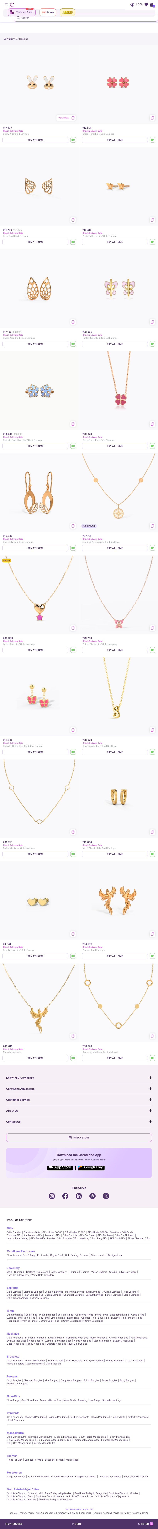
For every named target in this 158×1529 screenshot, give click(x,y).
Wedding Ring (14, 1317)
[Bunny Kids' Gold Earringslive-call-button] (73, 140)
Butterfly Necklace (123, 1340)
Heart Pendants (15, 1420)
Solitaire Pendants (57, 1417)
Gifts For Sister (87, 1235)
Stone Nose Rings (111, 1400)
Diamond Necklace (35, 1337)
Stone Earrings (131, 1294)
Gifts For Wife (37, 1238)
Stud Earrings (14, 1294)
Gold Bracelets (15, 1360)
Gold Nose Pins (29, 1400)
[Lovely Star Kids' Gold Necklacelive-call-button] (73, 650)
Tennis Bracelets (115, 1360)
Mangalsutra (15, 1432)
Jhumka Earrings (111, 1291)
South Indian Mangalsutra (93, 1436)
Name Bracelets (15, 1363)
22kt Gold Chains (77, 1343)
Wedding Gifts (87, 1238)
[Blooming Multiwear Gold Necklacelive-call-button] (153, 1058)
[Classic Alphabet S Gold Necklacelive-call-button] (153, 752)
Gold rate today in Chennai (22, 1493)
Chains (113, 1271)
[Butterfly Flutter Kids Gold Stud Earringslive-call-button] (73, 752)
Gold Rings (31, 1314)
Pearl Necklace (138, 1337)
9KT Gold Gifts (117, 1238)
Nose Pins (13, 1396)
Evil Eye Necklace (16, 1340)
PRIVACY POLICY (27, 1513)
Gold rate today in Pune (79, 1496)
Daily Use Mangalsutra (19, 1443)
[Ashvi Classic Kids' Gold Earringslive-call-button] (153, 854)
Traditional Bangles (17, 1383)
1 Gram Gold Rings (93, 1320)
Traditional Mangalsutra (86, 1439)
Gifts (10, 1228)
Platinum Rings (47, 1314)
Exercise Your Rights (68, 1513)
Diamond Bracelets (35, 1360)
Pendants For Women (110, 1476)
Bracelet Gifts (70, 1238)
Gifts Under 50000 (97, 1232)
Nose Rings (13, 1400)
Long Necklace (63, 1340)
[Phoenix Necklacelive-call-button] (73, 1058)
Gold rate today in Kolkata (21, 1499)
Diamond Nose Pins (50, 1400)
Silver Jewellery (127, 1271)
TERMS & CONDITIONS (45, 1513)
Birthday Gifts (14, 1235)
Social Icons (61, 1170)
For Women (14, 1472)
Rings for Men (14, 1459)
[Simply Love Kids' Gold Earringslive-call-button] (73, 956)
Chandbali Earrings (73, 1294)
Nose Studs (69, 1400)
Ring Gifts (102, 1238)
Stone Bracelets (35, 1363)
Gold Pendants (15, 1417)
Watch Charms (99, 1271)
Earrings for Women (38, 1476)
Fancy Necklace (35, 1343)
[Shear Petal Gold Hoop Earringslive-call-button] (73, 344)
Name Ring (73, 1317)
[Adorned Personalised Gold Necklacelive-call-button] (153, 548)
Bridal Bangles (91, 1380)
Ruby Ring (43, 1317)
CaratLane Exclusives (21, 1251)
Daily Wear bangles (71, 1380)
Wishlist (146, 4)
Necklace (13, 1333)
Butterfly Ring (118, 1317)
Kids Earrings (93, 1291)
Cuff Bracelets (53, 1363)
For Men (12, 1455)
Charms (85, 1271)
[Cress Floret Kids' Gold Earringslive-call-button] (153, 140)
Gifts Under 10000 (52, 1232)
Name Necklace (82, 1340)
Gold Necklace (15, 1337)
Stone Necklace (102, 1340)
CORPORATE (86, 1513)
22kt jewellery (59, 1271)
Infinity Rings (135, 1317)
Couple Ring (137, 1314)
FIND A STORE (81, 1137)
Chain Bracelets (134, 1360)
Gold (9, 1271)
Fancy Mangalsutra (119, 1436)
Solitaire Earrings (54, 1291)
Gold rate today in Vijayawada (112, 1496)
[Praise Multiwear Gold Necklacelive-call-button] (73, 854)
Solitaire (30, 1271)
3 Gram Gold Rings (49, 1320)
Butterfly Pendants (138, 1417)
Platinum (73, 1271)
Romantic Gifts (53, 1235)
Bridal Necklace (15, 1343)
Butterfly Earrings (39, 1297)
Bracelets (13, 1356)
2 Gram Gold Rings (71, 1320)
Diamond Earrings (33, 1291)
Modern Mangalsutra (65, 1436)
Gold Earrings (14, 1291)
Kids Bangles (52, 1380)
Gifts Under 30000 (75, 1232)
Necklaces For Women (41, 1340)
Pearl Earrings (31, 1294)
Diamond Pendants (35, 1417)
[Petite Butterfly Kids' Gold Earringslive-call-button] (153, 242)
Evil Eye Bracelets (93, 1360)
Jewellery (13, 1267)
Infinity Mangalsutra (44, 1443)
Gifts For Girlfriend (124, 1235)
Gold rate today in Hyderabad (55, 1493)
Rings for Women (16, 1476)
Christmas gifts (32, 1232)
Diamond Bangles (33, 1380)
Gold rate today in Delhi (20, 1496)
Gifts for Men (14, 1232)
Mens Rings (101, 1314)
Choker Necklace (118, 1337)
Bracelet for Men (54, 1459)
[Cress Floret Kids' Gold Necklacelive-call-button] (153, 446)
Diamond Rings (15, 1314)
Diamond (19, 1271)
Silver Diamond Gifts (139, 1238)
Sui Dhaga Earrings (51, 1294)
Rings (10, 1310)
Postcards (42, 1255)
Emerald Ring (58, 1317)
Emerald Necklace (56, 1343)
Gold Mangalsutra (16, 1436)
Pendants (13, 1413)
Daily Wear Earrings (17, 1297)
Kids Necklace (56, 1337)
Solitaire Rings (65, 1314)
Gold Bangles (14, 1380)
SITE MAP (14, 1513)
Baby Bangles (127, 1380)
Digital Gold (56, 1255)
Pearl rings (13, 1320)
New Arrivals (14, 1255)
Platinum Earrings (74, 1291)
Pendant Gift (54, 1238)
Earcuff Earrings (94, 1294)
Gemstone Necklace (77, 1337)
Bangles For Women (85, 1476)
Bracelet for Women (62, 1476)
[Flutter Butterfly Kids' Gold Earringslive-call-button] (153, 344)
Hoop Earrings (130, 1291)
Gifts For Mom (105, 1235)
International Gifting (17, 1238)
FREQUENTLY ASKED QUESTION (135, 1513)
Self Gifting (29, 1255)
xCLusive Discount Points (106, 1513)
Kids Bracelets (55, 1360)
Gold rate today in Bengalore (91, 1493)
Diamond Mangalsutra (40, 1436)
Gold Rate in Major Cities (23, 1489)
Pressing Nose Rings (89, 1400)
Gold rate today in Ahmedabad (55, 1499)
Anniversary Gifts (33, 1235)
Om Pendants (118, 1417)
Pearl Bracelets (74, 1360)
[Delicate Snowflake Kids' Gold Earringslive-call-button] (73, 446)
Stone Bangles (109, 1380)
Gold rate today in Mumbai (124, 1493)
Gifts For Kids (70, 1235)
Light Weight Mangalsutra (115, 1439)
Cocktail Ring (88, 1317)
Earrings (12, 1287)
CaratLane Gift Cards (121, 1232)
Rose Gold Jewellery (18, 1275)
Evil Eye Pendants (79, 1417)
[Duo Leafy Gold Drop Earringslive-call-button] (73, 548)
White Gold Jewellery (42, 1275)
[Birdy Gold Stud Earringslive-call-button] (73, 242)
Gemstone (42, 1271)
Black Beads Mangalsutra (20, 1439)
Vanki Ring (29, 1317)
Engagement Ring (119, 1314)
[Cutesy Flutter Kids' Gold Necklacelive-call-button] (153, 650)
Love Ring (103, 1317)
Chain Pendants (99, 1417)
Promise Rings (29, 1320)
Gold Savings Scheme (77, 1255)
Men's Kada (72, 1459)
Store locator (98, 1255)
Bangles (12, 1376)
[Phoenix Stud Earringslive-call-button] (153, 956)
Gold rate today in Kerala (50, 1496)
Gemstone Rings (84, 1314)
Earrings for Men (34, 1459)
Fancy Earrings (113, 1294)
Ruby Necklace (98, 1337)
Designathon (115, 1255)
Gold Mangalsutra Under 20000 (54, 1439)
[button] (87, 1524)
